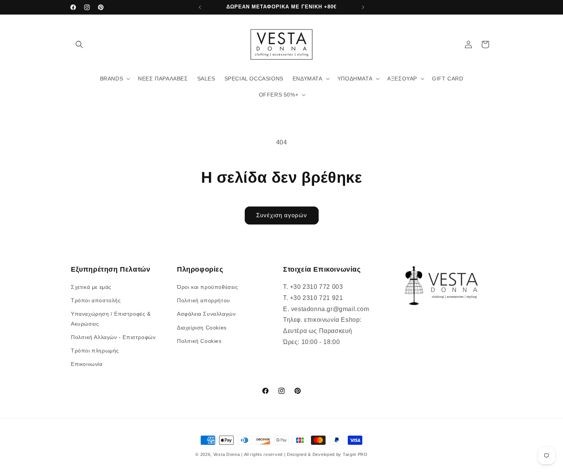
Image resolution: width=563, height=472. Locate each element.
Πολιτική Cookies (199, 341)
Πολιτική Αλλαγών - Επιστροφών (113, 337)
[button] (79, 44)
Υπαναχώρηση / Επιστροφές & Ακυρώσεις (111, 319)
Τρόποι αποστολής (96, 300)
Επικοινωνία (87, 364)
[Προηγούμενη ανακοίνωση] (199, 7)
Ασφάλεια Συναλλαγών (206, 314)
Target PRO (355, 454)
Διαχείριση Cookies (202, 327)
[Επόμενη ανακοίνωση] (363, 7)
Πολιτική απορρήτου (203, 300)
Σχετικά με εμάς (91, 287)
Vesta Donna (227, 454)
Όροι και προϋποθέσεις (207, 287)
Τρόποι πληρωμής (95, 350)
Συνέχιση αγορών (281, 215)
